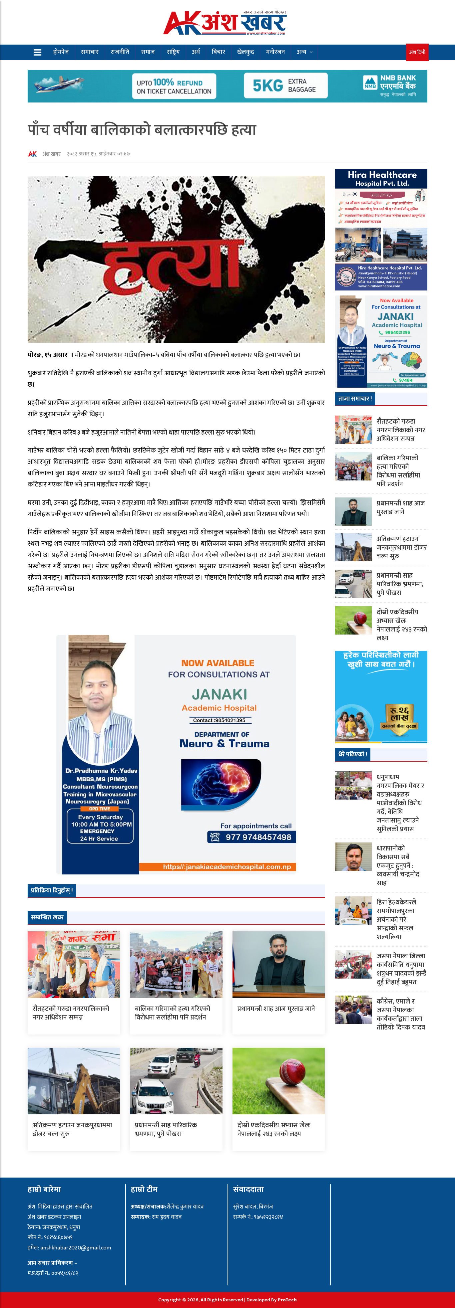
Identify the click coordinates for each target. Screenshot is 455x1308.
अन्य (301, 52)
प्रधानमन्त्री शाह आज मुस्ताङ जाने (276, 1009)
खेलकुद (245, 52)
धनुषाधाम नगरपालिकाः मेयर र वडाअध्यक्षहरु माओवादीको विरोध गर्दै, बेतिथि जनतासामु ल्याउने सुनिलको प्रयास (400, 803)
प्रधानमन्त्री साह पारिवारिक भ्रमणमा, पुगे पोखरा (166, 1130)
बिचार (218, 52)
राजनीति (120, 52)
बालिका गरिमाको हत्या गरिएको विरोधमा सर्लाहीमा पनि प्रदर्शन (172, 1013)
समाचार (90, 52)
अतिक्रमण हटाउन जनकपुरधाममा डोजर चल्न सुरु (72, 1130)
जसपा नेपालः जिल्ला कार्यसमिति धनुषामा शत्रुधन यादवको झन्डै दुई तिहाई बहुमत (401, 969)
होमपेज (61, 52)
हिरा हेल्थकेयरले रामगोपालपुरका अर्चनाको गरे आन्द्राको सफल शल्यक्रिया (396, 920)
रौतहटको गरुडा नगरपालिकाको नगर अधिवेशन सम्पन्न (71, 1013)
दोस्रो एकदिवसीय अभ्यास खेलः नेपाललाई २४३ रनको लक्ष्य (273, 1130)
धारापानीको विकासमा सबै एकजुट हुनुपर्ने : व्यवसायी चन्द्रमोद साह (398, 866)
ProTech (287, 1300)
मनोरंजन (275, 52)
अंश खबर (51, 154)
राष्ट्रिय (173, 52)
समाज (148, 52)
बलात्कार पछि (247, 355)
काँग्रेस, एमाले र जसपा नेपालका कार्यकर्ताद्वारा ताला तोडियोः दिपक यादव (401, 1014)
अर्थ (196, 52)
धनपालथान (109, 355)
